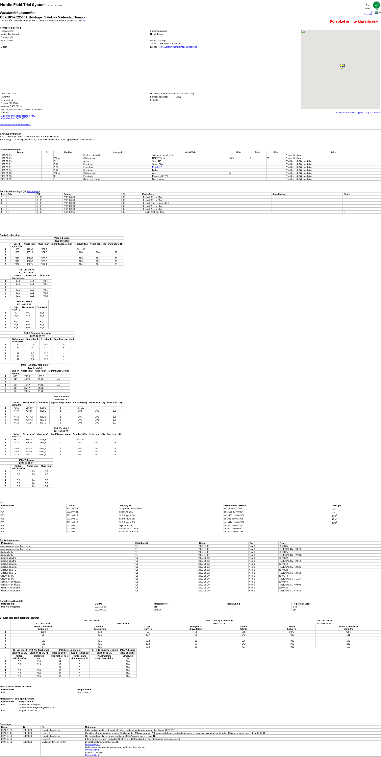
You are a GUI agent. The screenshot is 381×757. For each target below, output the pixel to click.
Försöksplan (33, 191)
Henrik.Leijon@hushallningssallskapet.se (177, 47)
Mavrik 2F (157, 167)
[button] (342, 66)
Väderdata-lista (8, 118)
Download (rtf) (92, 749)
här (84, 20)
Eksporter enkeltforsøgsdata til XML (18, 116)
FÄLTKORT (21, 118)
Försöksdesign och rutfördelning (15, 124)
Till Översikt (368, 13)
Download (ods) (92, 744)
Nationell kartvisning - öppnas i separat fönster (358, 112)
